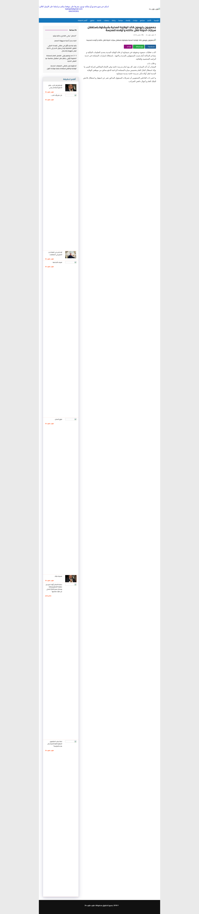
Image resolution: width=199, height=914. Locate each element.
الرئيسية (156, 20)
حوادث (135, 20)
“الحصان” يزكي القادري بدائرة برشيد (64, 35)
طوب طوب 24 (150, 35)
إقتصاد (128, 20)
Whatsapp (139, 46)
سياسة (120, 20)
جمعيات (106, 20)
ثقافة (99, 20)
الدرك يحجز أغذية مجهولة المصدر (65, 40)
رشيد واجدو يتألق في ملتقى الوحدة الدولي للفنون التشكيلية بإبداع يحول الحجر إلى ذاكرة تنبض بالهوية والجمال (61, 48)
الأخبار (149, 20)
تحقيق (92, 20)
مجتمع (142, 20)
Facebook (151, 46)
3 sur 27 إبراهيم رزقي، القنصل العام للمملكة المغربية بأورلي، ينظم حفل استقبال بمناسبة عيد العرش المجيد (60, 58)
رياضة (114, 20)
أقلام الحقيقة (82, 20)
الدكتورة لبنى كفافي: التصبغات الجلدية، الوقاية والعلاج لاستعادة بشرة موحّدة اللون (61, 67)
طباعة (128, 46)
